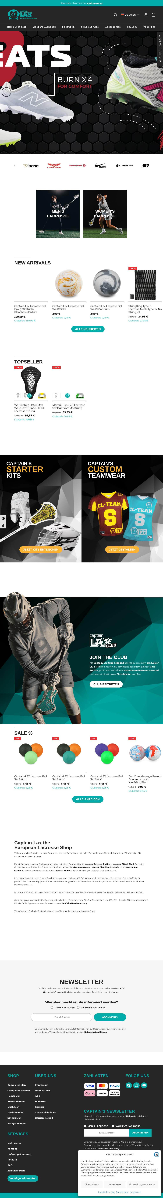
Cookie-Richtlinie (106, 1192)
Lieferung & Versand (19, 1154)
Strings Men (14, 1117)
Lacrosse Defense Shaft (96, 864)
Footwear (68, 27)
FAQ (10, 1165)
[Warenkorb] (154, 15)
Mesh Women (15, 1112)
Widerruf (40, 1101)
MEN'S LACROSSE (64, 1007)
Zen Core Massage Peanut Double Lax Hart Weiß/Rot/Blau (107, 779)
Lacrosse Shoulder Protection (105, 867)
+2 (29, 395)
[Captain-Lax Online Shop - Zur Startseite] (22, 14)
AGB (37, 1096)
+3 (158, 296)
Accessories (113, 27)
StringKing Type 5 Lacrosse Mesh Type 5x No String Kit (45, 309)
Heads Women (16, 1101)
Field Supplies (90, 27)
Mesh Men (13, 1107)
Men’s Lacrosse (16, 27)
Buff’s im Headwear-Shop (74, 903)
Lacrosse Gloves (82, 867)
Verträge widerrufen (22, 1178)
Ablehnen (115, 1184)
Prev (10, 294)
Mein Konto (14, 1143)
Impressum (135, 1192)
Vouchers (150, 27)
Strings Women (16, 1123)
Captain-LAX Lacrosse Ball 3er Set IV (30, 778)
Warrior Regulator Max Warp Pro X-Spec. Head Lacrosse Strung (29, 408)
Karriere (39, 1107)
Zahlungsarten (16, 1170)
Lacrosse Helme (63, 870)
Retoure (12, 1159)
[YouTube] (144, 1085)
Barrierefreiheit (44, 1117)
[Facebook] (129, 1085)
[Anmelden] (146, 15)
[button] (156, 1154)
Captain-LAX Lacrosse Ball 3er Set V (68, 778)
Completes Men (16, 1085)
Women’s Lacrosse (44, 27)
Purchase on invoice (81, 2)
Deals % (132, 27)
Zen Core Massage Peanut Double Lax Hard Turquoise (145, 779)
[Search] (115, 15)
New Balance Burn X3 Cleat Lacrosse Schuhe (119, 308)
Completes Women (18, 1090)
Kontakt (12, 1148)
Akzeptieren (92, 1184)
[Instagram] (136, 1085)
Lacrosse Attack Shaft (123, 864)
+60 (120, 296)
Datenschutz (122, 1192)
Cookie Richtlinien (45, 1112)
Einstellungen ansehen (142, 1184)
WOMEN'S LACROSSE (93, 1007)
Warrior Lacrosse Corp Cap (83, 306)
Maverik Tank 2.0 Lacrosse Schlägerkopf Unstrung (68, 407)
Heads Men (14, 1096)
